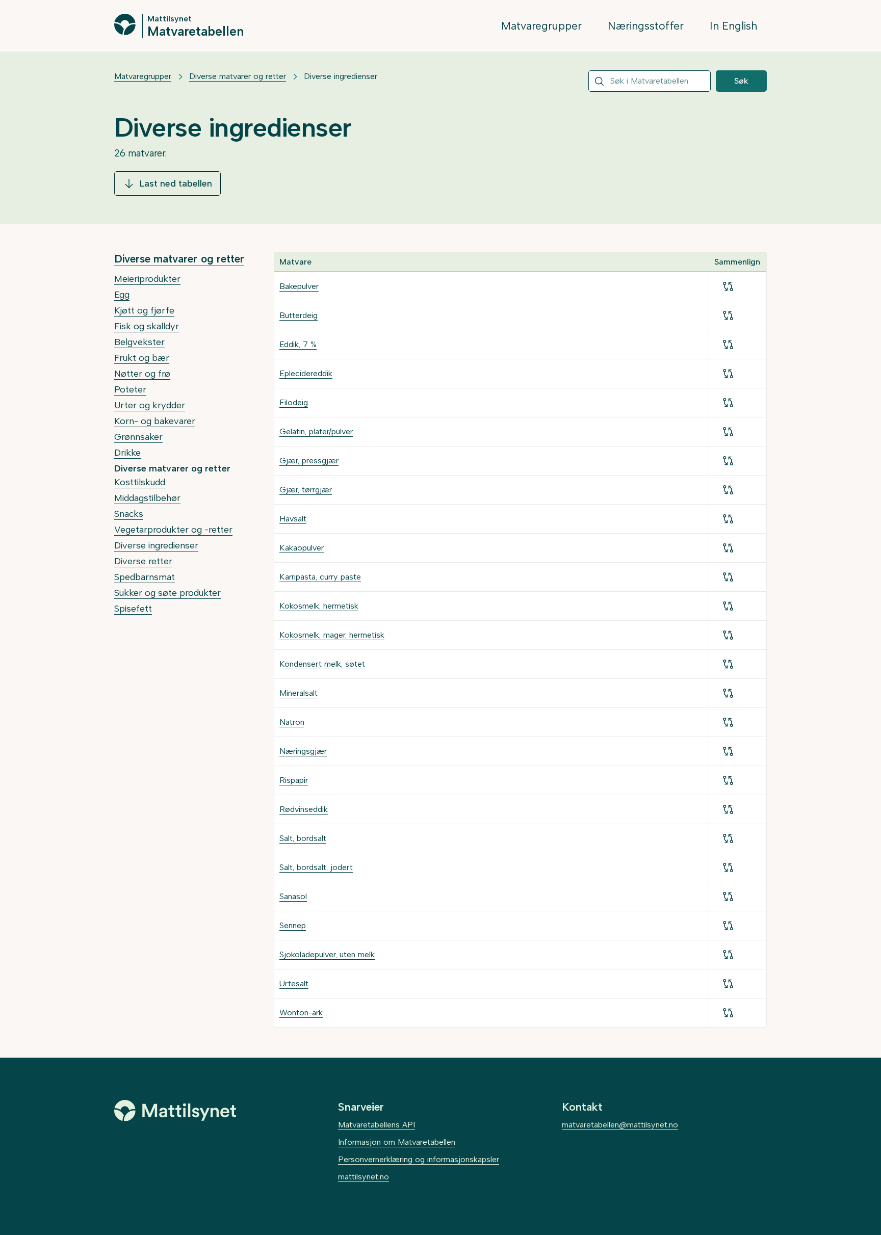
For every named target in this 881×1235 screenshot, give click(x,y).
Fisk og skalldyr (146, 326)
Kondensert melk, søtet (322, 664)
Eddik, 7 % (298, 344)
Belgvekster (139, 342)
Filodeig (293, 402)
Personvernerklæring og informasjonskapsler (418, 1159)
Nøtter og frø (142, 373)
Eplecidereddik (305, 373)
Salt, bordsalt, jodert (316, 867)
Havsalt (292, 518)
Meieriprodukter (147, 278)
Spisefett (133, 608)
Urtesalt (293, 983)
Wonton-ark (301, 1012)
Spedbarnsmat (144, 577)
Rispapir (293, 780)
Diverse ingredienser (156, 545)
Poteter (130, 389)
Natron (291, 722)
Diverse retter (143, 561)
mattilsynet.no (363, 1176)
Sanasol (293, 896)
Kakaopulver (301, 548)
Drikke (127, 452)
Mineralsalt (298, 693)
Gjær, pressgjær (309, 460)
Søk (741, 81)
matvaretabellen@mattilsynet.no (620, 1124)
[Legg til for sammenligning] (728, 286)
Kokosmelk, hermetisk (318, 606)
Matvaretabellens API (376, 1124)
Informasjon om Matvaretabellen (396, 1142)
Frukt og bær (141, 357)
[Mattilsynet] (175, 1110)
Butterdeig (298, 315)
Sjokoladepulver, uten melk (327, 954)
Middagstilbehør (147, 498)
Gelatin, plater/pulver (316, 431)
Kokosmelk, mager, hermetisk (331, 635)
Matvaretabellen (195, 30)
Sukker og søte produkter (167, 592)
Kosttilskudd (139, 482)
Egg (121, 294)
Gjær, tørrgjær (305, 489)
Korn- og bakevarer (154, 421)
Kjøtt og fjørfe (144, 310)
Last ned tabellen (175, 183)
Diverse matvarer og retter (237, 76)
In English (733, 25)
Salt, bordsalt (302, 838)
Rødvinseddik (303, 809)
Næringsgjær (303, 751)
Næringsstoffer (646, 25)
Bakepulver (299, 286)
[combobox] (649, 81)
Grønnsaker (138, 436)
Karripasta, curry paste (320, 577)
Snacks (128, 513)
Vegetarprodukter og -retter (173, 529)
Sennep (292, 925)
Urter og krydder (149, 405)
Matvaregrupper (541, 25)
